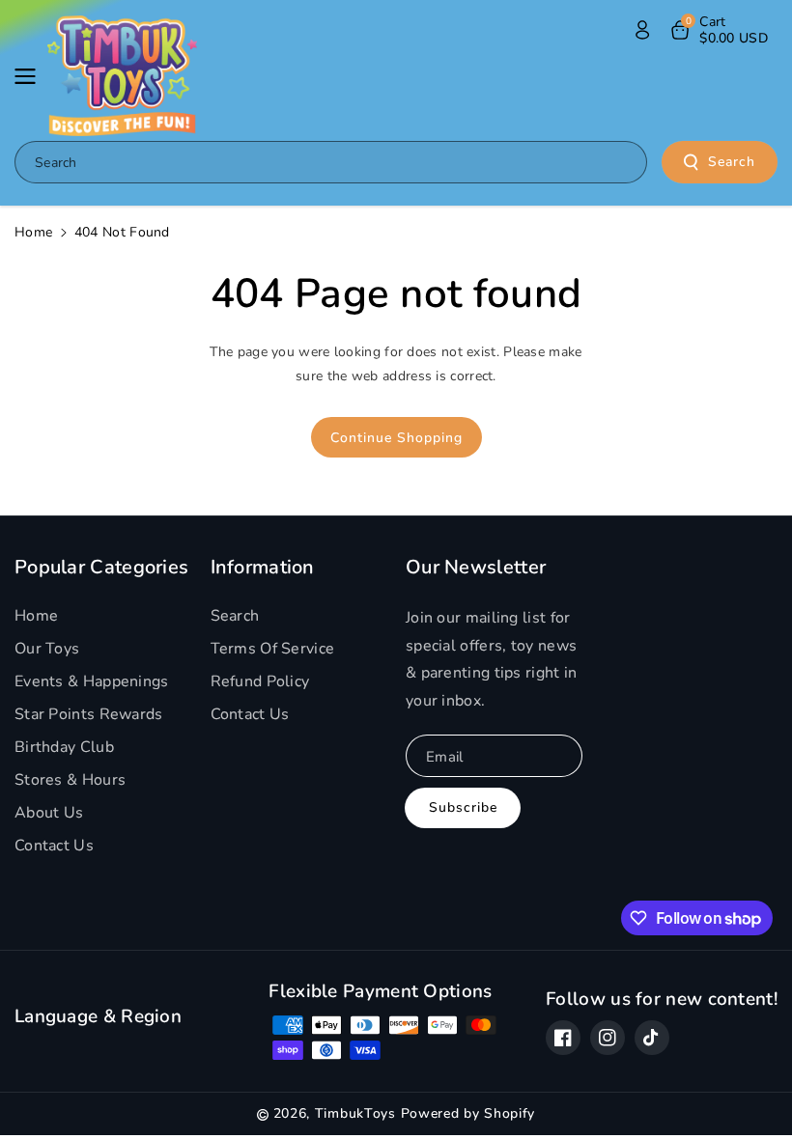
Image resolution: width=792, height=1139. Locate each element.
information (263, 567)
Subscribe (463, 807)
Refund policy (260, 681)
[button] (30, 76)
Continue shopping (396, 438)
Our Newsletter (476, 567)
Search (731, 162)
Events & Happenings (91, 681)
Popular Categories (101, 567)
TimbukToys (355, 1113)
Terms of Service (273, 648)
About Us (48, 812)
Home (33, 232)
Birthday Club (64, 747)
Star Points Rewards (88, 714)
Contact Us (54, 845)
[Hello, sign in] (642, 30)
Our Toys (46, 648)
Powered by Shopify (468, 1113)
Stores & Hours (70, 780)
